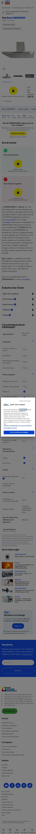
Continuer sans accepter (24, 400)
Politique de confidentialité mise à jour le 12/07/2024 (18, 425)
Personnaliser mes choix (10, 428)
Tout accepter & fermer (19, 432)
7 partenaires (23, 409)
